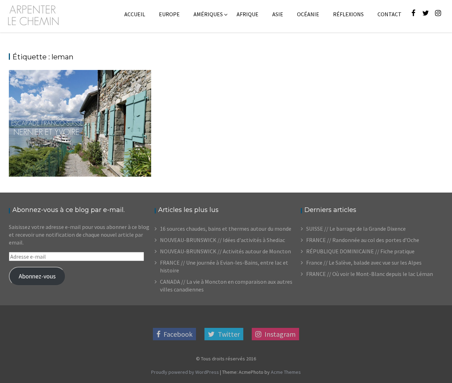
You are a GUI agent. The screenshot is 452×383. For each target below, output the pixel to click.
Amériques (208, 14)
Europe (169, 14)
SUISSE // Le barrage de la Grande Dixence (356, 228)
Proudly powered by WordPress (185, 372)
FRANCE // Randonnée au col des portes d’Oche (362, 239)
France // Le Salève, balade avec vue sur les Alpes (364, 262)
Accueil (134, 14)
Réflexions (348, 14)
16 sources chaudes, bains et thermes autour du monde (225, 228)
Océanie (308, 14)
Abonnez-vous (37, 276)
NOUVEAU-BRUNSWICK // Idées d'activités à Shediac (222, 239)
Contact (389, 14)
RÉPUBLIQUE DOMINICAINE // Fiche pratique (360, 251)
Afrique (247, 14)
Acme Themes (286, 372)
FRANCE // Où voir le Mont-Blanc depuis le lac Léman (369, 273)
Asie (277, 14)
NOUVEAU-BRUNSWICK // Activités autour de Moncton (225, 251)
